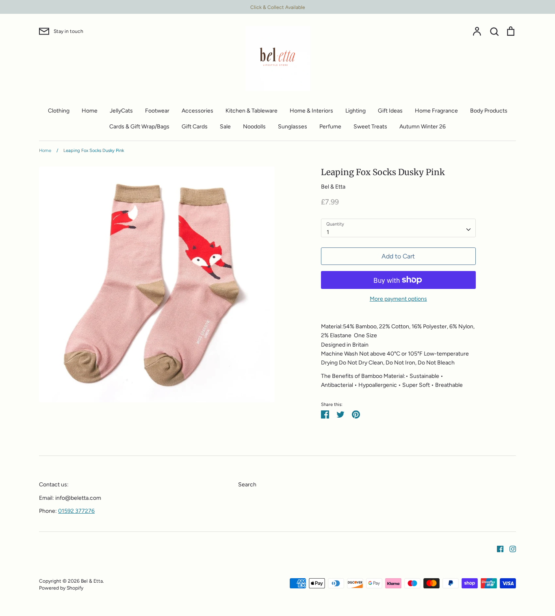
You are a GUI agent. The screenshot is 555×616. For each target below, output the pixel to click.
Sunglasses (292, 126)
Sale (225, 126)
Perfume (330, 126)
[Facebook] (497, 548)
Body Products (488, 110)
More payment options (398, 298)
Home (90, 110)
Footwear (157, 110)
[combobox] (398, 228)
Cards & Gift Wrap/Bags (139, 126)
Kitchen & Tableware (251, 110)
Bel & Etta (333, 186)
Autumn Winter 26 (422, 126)
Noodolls (254, 126)
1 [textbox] (328, 232)
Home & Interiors (311, 110)
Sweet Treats (370, 126)
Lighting (355, 110)
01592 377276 (76, 511)
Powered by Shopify (61, 588)
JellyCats (121, 110)
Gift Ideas (390, 110)
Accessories (197, 110)
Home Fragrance (436, 110)
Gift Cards (195, 126)
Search (247, 484)
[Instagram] (509, 548)
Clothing (58, 110)
